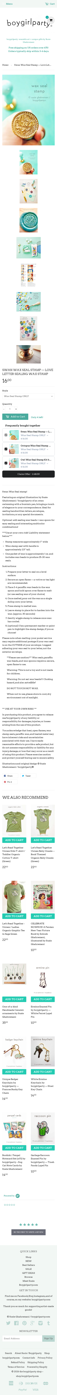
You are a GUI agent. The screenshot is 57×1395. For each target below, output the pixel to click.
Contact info (28, 1358)
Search (8, 1353)
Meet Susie (29, 1281)
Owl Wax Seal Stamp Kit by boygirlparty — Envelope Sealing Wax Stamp (36, 459)
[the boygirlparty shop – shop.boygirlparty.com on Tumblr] (48, 1324)
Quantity (7, 404)
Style (5, 390)
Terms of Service (16, 1367)
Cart (52, 4)
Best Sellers (28, 1265)
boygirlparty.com (41, 1299)
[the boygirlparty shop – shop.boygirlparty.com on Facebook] (16, 1324)
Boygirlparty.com (28, 1285)
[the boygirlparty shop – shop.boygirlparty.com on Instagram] (40, 1324)
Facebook (22, 1296)
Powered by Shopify (37, 1367)
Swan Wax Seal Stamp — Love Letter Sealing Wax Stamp (36, 431)
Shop (28, 1257)
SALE (29, 1269)
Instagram (39, 1296)
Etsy (31, 1296)
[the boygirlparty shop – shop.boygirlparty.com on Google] (32, 1324)
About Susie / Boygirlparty (28, 1353)
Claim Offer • (28, 474)
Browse (28, 1277)
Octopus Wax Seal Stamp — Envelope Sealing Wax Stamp (36, 445)
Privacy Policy (45, 1358)
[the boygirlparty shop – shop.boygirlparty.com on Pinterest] (24, 1324)
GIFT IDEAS (28, 1273)
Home (5, 65)
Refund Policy (18, 1362)
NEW (29, 1261)
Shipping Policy (36, 1362)
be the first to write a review (28, 1232)
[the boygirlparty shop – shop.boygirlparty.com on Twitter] (8, 1324)
